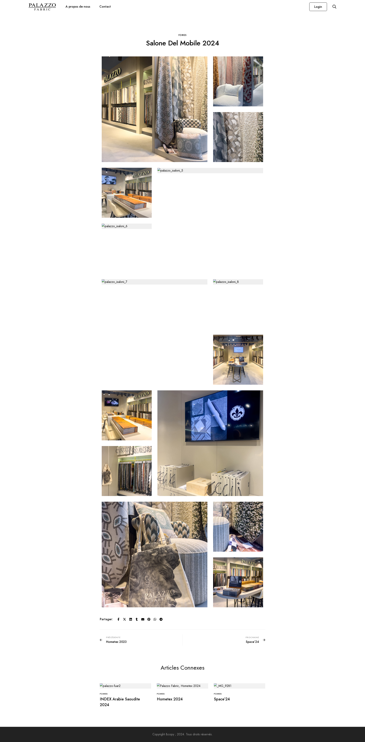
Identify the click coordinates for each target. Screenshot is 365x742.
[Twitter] (124, 619)
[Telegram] (161, 619)
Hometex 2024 (170, 699)
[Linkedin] (131, 619)
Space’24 (222, 699)
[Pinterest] (149, 619)
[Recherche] (334, 7)
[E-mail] (143, 619)
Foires (183, 35)
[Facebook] (118, 619)
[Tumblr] (137, 619)
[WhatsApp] (155, 619)
